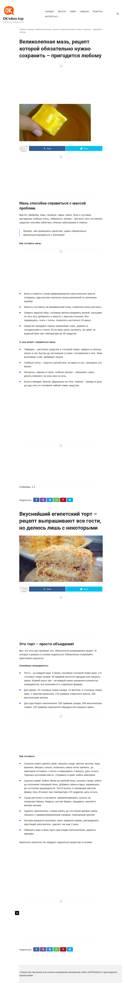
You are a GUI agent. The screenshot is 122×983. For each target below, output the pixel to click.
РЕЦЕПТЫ (97, 11)
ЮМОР (73, 11)
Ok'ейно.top (13, 18)
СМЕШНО (84, 11)
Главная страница (26, 29)
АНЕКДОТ (49, 11)
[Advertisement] (9, 946)
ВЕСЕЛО (62, 11)
